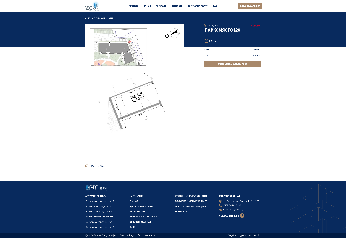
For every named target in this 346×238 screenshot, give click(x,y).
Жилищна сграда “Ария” (99, 206)
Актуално (161, 6)
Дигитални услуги (197, 6)
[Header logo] (92, 6)
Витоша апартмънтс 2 (99, 227)
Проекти (134, 6)
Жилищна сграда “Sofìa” (99, 211)
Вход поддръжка (250, 6)
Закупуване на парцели (191, 206)
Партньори (137, 211)
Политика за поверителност (137, 235)
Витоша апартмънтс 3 (99, 201)
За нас (147, 6)
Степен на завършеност (191, 196)
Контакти (177, 6)
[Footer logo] (106, 188)
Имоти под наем (141, 222)
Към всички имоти (100, 18)
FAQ (215, 6)
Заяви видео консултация (232, 64)
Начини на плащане (143, 216)
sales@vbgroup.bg (233, 209)
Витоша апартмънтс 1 (99, 222)
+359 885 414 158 (232, 205)
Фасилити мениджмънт (191, 201)
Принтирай (96, 166)
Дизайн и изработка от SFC (244, 235)
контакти (181, 211)
